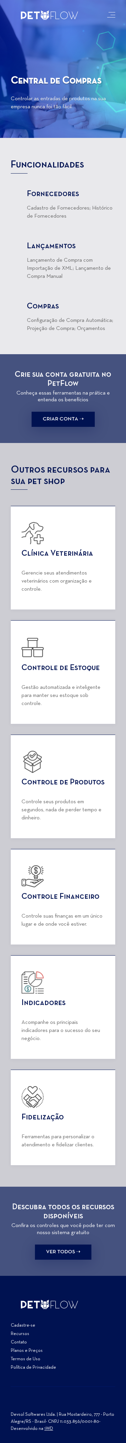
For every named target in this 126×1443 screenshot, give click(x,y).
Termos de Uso (25, 1359)
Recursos (20, 1334)
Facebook (28, 1403)
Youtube (40, 1403)
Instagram (16, 1403)
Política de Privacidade (33, 1367)
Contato (19, 1342)
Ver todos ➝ (63, 1252)
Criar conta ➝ (63, 419)
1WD (48, 1429)
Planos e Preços (27, 1350)
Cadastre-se (23, 1325)
